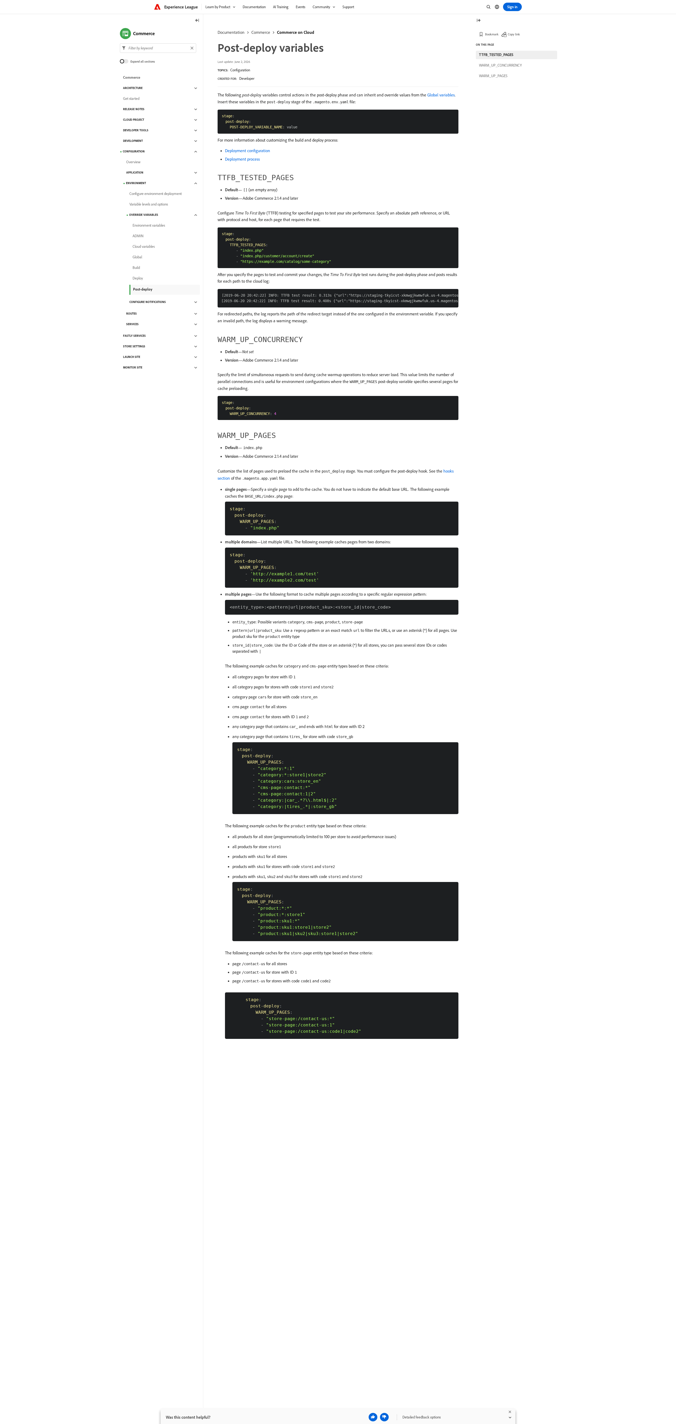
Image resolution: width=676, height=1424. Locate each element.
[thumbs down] (384, 1417)
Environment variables (149, 225)
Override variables (143, 215)
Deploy (138, 278)
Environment (136, 183)
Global (137, 257)
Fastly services (134, 336)
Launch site (131, 357)
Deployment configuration (247, 150)
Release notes (133, 109)
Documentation (231, 32)
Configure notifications (147, 302)
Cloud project (133, 120)
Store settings (134, 346)
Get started (131, 98)
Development (133, 141)
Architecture (133, 88)
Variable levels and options (148, 204)
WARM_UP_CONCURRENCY (500, 65)
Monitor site (132, 368)
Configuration (240, 70)
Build (136, 267)
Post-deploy (142, 289)
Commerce (260, 32)
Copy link (514, 34)
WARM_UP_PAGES (493, 75)
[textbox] (158, 48)
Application (134, 173)
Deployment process (242, 159)
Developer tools (135, 130)
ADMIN (138, 236)
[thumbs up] (373, 1417)
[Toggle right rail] (478, 21)
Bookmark (492, 34)
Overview (133, 162)
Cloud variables (144, 246)
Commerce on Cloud (295, 32)
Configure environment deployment (155, 194)
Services (132, 324)
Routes (131, 314)
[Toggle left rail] (197, 21)
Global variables (441, 94)
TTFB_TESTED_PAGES (496, 54)
